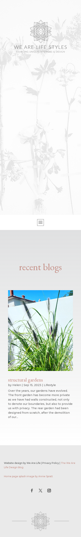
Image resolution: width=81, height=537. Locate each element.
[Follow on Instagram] (49, 490)
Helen (16, 385)
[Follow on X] (40, 490)
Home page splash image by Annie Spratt (28, 476)
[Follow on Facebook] (31, 490)
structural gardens (25, 379)
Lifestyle (50, 385)
